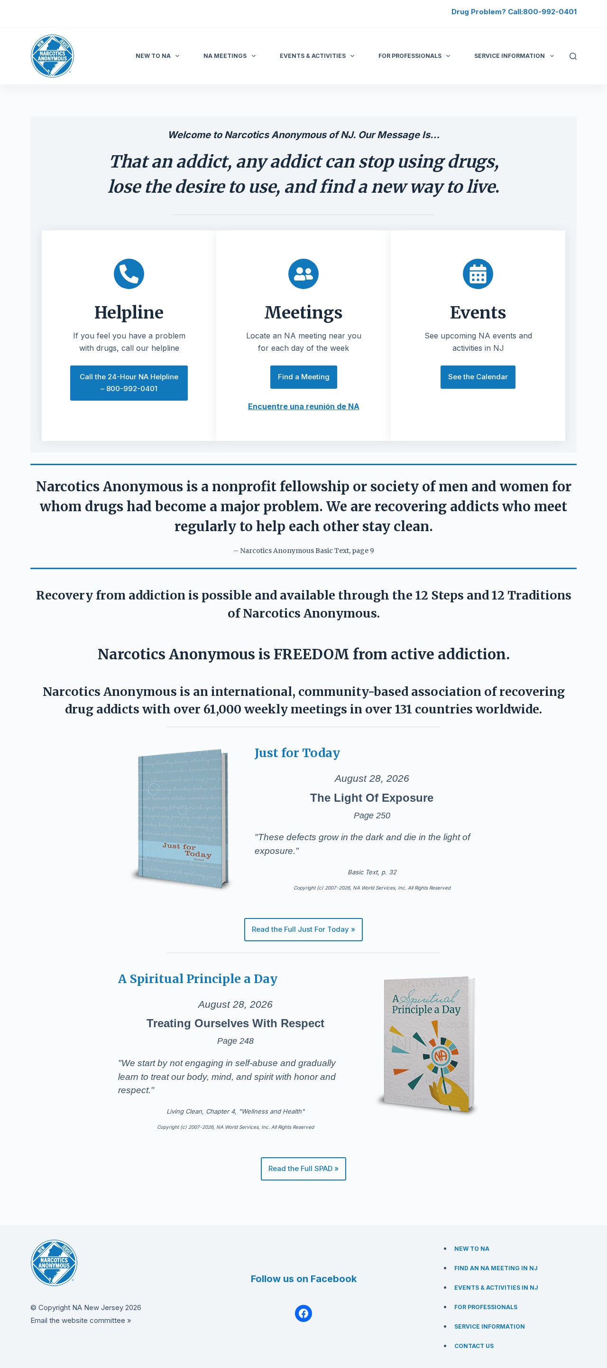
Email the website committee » (80, 1320)
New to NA (153, 55)
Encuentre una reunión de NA (303, 406)
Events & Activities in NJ (496, 1287)
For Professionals (409, 55)
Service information (509, 55)
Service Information (489, 1326)
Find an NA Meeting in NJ (496, 1268)
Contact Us (474, 1345)
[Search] (573, 56)
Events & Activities (313, 55)
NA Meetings (225, 55)
